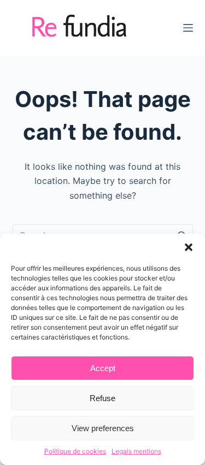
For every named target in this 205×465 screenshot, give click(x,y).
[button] (188, 247)
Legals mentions (136, 451)
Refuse (102, 398)
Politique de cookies (75, 451)
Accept (102, 368)
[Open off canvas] (188, 28)
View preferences (103, 428)
